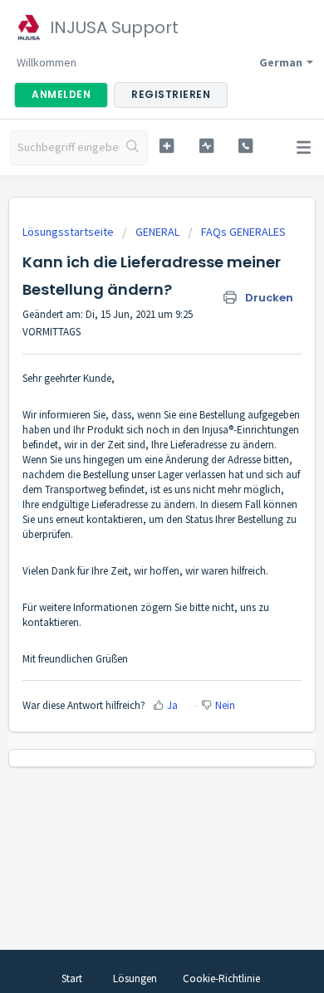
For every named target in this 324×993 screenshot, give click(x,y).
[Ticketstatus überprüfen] (206, 145)
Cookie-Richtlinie (221, 978)
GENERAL (157, 231)
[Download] (131, 487)
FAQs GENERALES (243, 231)
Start (71, 978)
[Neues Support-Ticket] (166, 145)
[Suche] (133, 147)
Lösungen (135, 978)
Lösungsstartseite (69, 231)
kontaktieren (50, 622)
